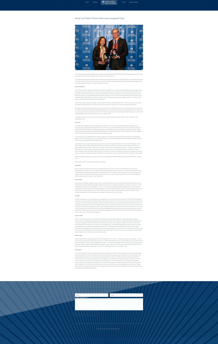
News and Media (134, 2)
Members (95, 2)
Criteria (123, 2)
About (87, 2)
